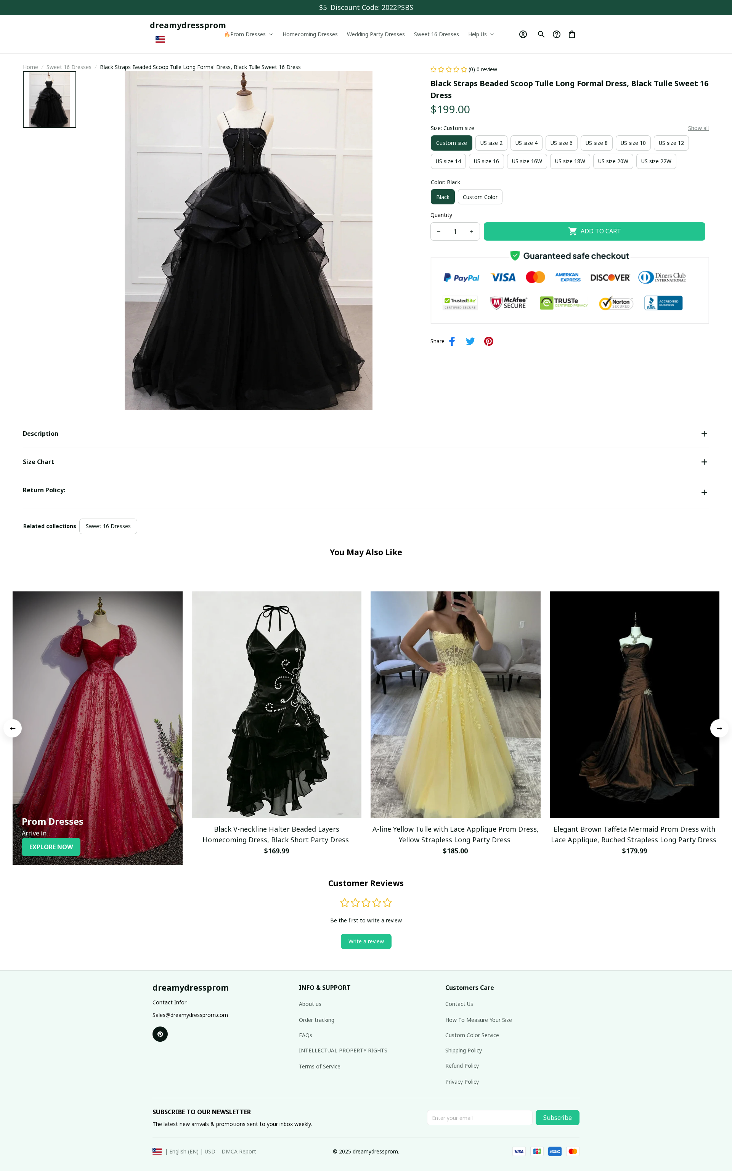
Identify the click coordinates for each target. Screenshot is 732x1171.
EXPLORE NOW (51, 847)
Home (30, 67)
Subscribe (557, 1117)
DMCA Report (239, 1151)
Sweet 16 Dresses (69, 67)
